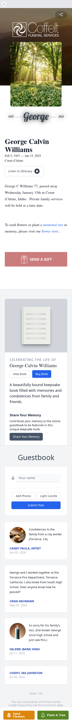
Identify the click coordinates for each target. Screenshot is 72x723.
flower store (50, 231)
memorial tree (53, 224)
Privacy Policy (24, 705)
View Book (19, 374)
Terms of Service (47, 705)
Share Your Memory (26, 437)
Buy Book (42, 374)
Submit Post (36, 505)
